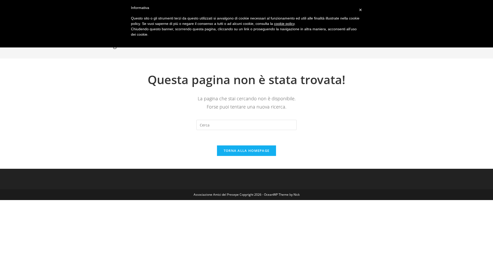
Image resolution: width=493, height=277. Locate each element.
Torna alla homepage (247, 150)
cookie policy (284, 24)
